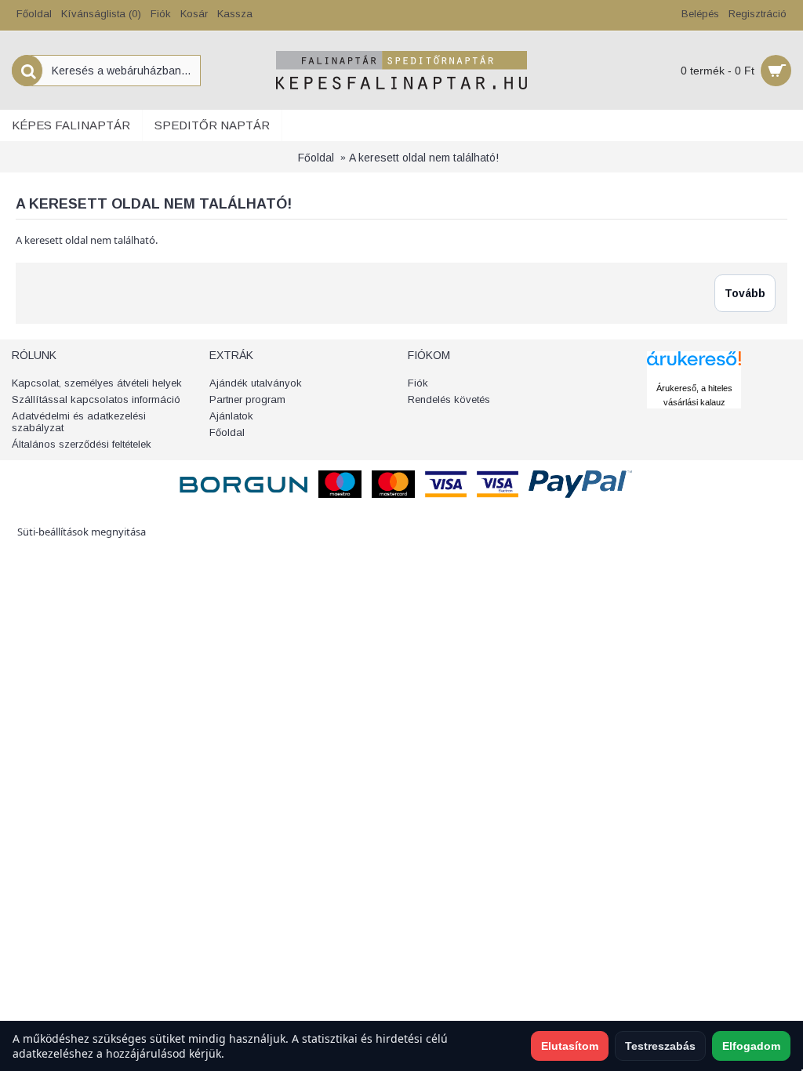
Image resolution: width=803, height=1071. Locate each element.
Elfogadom (751, 1046)
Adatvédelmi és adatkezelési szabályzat (79, 422)
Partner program (247, 399)
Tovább (745, 293)
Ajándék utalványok (255, 383)
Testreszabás (660, 1046)
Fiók (418, 383)
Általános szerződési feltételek (81, 444)
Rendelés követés (449, 399)
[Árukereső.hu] (694, 373)
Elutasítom (569, 1046)
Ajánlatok (231, 416)
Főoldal (316, 157)
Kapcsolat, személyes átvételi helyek (97, 383)
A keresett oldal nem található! (424, 157)
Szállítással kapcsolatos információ (96, 399)
